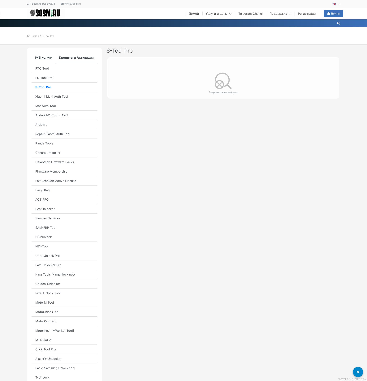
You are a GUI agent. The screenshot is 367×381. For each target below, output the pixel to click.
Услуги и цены (217, 13)
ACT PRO (42, 199)
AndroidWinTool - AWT (51, 115)
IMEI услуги (43, 57)
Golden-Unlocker (47, 284)
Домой (194, 13)
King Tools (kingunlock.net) (55, 274)
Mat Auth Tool (45, 106)
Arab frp (41, 124)
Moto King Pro (45, 321)
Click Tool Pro (45, 349)
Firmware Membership (51, 171)
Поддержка (279, 13)
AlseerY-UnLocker (48, 359)
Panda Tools (44, 143)
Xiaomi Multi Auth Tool (51, 96)
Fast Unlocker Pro (48, 265)
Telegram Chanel (250, 13)
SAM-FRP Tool (45, 227)
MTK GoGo (43, 340)
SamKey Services (47, 218)
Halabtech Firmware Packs (54, 162)
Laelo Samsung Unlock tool (55, 368)
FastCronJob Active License (55, 181)
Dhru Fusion (359, 379)
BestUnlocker (45, 209)
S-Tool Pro (48, 36)
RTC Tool (42, 68)
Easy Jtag (42, 190)
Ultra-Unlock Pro (47, 256)
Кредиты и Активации (76, 57)
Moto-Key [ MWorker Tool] (54, 330)
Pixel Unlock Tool (48, 293)
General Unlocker (47, 153)
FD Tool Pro (44, 78)
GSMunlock (43, 237)
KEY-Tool (42, 246)
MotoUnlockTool (47, 312)
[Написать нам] (358, 372)
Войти (335, 13)
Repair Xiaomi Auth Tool (52, 134)
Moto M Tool (44, 302)
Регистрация (307, 13)
